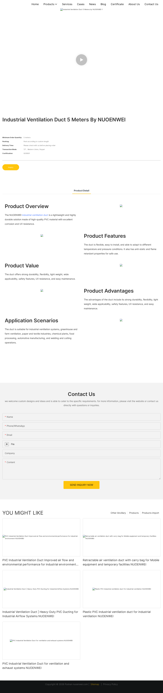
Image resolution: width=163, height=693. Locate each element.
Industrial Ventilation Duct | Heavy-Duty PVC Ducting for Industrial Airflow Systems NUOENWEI (40, 614)
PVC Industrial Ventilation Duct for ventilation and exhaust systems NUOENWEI (35, 666)
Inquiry (10, 167)
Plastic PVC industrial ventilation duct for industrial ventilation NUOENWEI (117, 614)
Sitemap (95, 684)
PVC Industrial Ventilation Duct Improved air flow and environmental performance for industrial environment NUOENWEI (39, 562)
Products (134, 512)
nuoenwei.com (80, 684)
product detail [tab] (81, 190)
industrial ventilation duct (35, 215)
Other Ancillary (118, 512)
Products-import (150, 512)
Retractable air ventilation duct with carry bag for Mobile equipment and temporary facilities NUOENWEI (121, 562)
